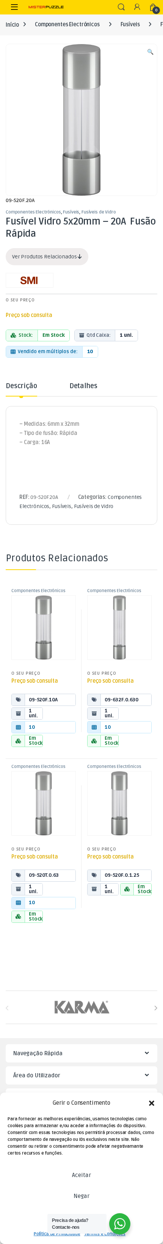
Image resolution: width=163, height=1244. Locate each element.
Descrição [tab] (21, 386)
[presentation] (155, 1008)
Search (121, 7)
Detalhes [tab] (83, 386)
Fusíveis (130, 24)
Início (12, 24)
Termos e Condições (104, 1234)
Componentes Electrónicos (67, 24)
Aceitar (81, 1175)
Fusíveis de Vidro (99, 212)
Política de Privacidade (57, 1234)
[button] (151, 1103)
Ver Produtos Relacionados (45, 256)
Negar (81, 1196)
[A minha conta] (137, 7)
